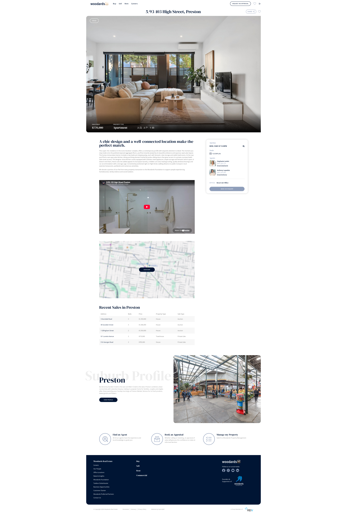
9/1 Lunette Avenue (107, 336)
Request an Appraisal (240, 3)
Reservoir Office (222, 183)
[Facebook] (223, 470)
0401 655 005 (221, 172)
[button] (253, 104)
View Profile (108, 400)
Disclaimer (126, 509)
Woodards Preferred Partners (103, 494)
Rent (126, 4)
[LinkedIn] (237, 470)
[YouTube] (232, 470)
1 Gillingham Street (107, 331)
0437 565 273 (221, 163)
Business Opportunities (101, 487)
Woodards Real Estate (103, 461)
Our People (97, 469)
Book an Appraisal (174, 434)
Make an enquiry (227, 189)
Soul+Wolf (161, 509)
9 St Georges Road (107, 342)
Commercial (141, 475)
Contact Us (97, 498)
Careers (134, 4)
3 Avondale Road (106, 319)
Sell (120, 4)
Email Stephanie (222, 166)
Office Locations (98, 472)
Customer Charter (99, 490)
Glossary (133, 509)
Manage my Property (227, 434)
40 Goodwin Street (107, 325)
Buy (114, 4)
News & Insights (98, 476)
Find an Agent (120, 434)
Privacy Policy (142, 509)
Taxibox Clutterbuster (100, 483)
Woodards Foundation (101, 480)
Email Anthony (222, 175)
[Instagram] (228, 470)
